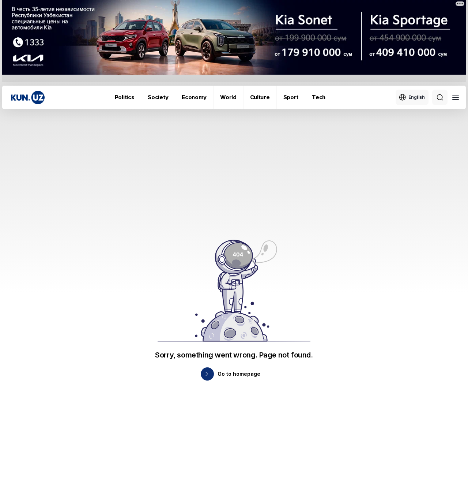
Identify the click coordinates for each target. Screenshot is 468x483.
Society (158, 97)
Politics (125, 97)
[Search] (440, 97)
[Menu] (455, 97)
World (228, 97)
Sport (291, 97)
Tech (318, 97)
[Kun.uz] (28, 97)
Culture (260, 97)
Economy (194, 97)
